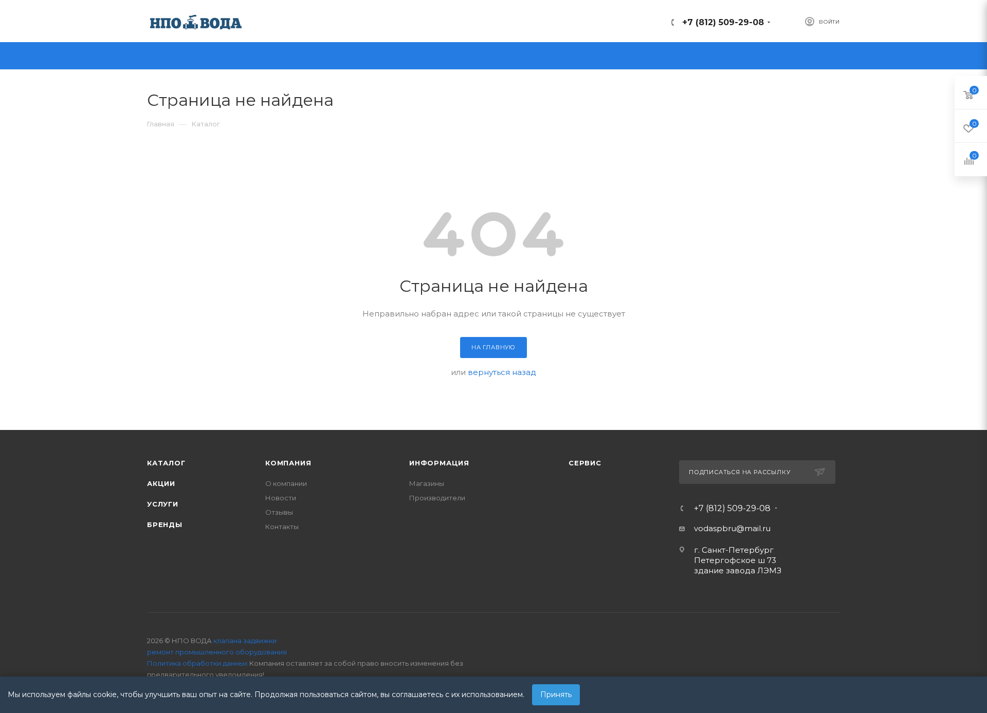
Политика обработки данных (197, 663)
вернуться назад (502, 372)
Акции (161, 483)
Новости (280, 498)
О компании (286, 483)
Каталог (166, 463)
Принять (556, 694)
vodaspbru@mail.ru (732, 528)
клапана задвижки (245, 640)
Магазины (426, 483)
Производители (437, 498)
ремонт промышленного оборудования (217, 652)
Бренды (164, 524)
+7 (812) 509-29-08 (723, 22)
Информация (439, 463)
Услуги (162, 504)
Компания (288, 463)
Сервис (585, 463)
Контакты (282, 526)
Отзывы (279, 512)
